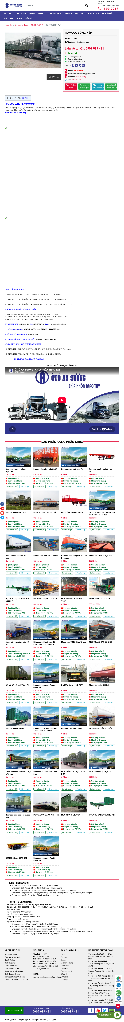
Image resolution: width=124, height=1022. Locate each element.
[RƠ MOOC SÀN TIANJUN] (102, 597)
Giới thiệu (101, 1)
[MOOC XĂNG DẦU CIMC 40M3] (46, 813)
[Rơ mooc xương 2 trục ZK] (102, 770)
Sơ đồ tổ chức (10, 960)
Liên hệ (28, 18)
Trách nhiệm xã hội (12, 968)
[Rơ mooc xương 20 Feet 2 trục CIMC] (18, 467)
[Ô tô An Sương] (13, 5)
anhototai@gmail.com (58, 324)
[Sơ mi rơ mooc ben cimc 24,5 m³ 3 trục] (18, 770)
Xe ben (40, 13)
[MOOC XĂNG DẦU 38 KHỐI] (102, 640)
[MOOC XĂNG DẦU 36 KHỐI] (102, 726)
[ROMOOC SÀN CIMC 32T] (18, 856)
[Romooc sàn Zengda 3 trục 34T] (102, 467)
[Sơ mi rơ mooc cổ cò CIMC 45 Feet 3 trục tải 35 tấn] (102, 510)
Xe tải (11, 13)
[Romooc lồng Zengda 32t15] (46, 467)
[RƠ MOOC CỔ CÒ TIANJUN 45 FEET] (18, 597)
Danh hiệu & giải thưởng (14, 971)
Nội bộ (100, 3)
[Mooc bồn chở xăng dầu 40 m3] (18, 640)
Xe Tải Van (21, 13)
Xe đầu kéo (65, 966)
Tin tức (19, 18)
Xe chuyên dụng (53, 13)
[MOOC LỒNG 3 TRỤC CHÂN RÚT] (74, 770)
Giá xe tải (8, 18)
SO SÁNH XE (54, 77)
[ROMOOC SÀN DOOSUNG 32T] (102, 813)
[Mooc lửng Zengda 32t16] (74, 510)
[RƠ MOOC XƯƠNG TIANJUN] (46, 597)
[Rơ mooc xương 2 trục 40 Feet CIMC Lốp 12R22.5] (46, 640)
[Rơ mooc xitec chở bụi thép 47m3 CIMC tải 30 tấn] (46, 726)
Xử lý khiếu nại (10, 963)
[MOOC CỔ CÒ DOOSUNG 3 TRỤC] (74, 597)
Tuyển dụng (110, 1)
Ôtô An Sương (81, 77)
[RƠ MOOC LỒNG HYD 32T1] (18, 683)
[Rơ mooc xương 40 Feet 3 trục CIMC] (46, 856)
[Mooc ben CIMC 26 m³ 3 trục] (74, 640)
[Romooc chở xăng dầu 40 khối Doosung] (74, 554)
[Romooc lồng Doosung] (18, 726)
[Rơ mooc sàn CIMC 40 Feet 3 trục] (46, 770)
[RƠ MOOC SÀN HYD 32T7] (74, 683)
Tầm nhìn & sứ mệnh (12, 957)
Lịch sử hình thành (12, 966)
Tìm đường (119, 981)
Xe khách (68, 13)
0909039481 (76, 80)
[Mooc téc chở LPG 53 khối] (46, 510)
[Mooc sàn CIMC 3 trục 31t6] (102, 554)
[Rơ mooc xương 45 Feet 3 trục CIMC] (46, 683)
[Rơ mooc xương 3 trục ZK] (74, 467)
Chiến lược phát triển (12, 974)
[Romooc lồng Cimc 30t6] (18, 510)
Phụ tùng (79, 13)
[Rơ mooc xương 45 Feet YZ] (74, 726)
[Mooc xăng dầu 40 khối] (102, 683)
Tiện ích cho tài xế (14, 1010)
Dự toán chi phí (85, 86)
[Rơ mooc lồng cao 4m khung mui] (18, 813)
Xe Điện (32, 13)
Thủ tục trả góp (98, 86)
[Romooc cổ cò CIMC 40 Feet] (46, 554)
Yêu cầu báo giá (71, 86)
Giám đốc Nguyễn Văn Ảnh (15, 977)
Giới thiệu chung (11, 954)
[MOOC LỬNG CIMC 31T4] (74, 813)
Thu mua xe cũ (92, 13)
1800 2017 (110, 8)
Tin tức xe (64, 977)
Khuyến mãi (107, 13)
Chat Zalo (118, 988)
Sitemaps (64, 980)
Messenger (118, 1001)
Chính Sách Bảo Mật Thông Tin (16, 980)
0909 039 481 (79, 70)
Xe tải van (64, 957)
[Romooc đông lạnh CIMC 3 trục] (18, 554)
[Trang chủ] (5, 13)
